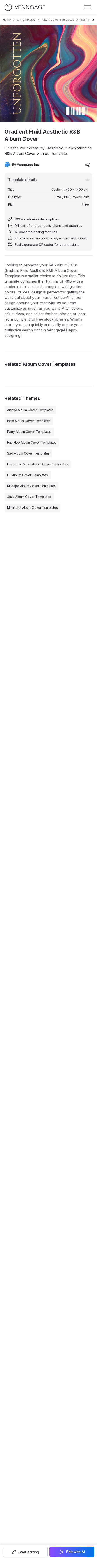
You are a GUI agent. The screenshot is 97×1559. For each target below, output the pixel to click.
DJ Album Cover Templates (27, 475)
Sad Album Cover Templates (28, 453)
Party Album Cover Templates (29, 432)
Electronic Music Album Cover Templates (37, 464)
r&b (83, 19)
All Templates (26, 19)
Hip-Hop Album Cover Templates (31, 442)
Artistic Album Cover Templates (30, 410)
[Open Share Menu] (87, 165)
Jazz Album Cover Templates (29, 497)
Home (7, 19)
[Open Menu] (87, 7)
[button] (25, 1552)
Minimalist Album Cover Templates (32, 507)
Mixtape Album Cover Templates (31, 486)
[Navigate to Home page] (25, 7)
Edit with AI (75, 1552)
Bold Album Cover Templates (29, 421)
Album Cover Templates (58, 19)
